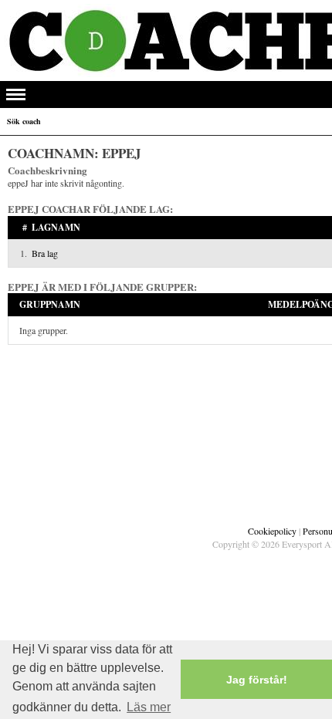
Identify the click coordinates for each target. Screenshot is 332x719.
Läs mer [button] (149, 707)
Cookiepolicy (272, 531)
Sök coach (24, 121)
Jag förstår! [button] (256, 679)
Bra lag (45, 253)
